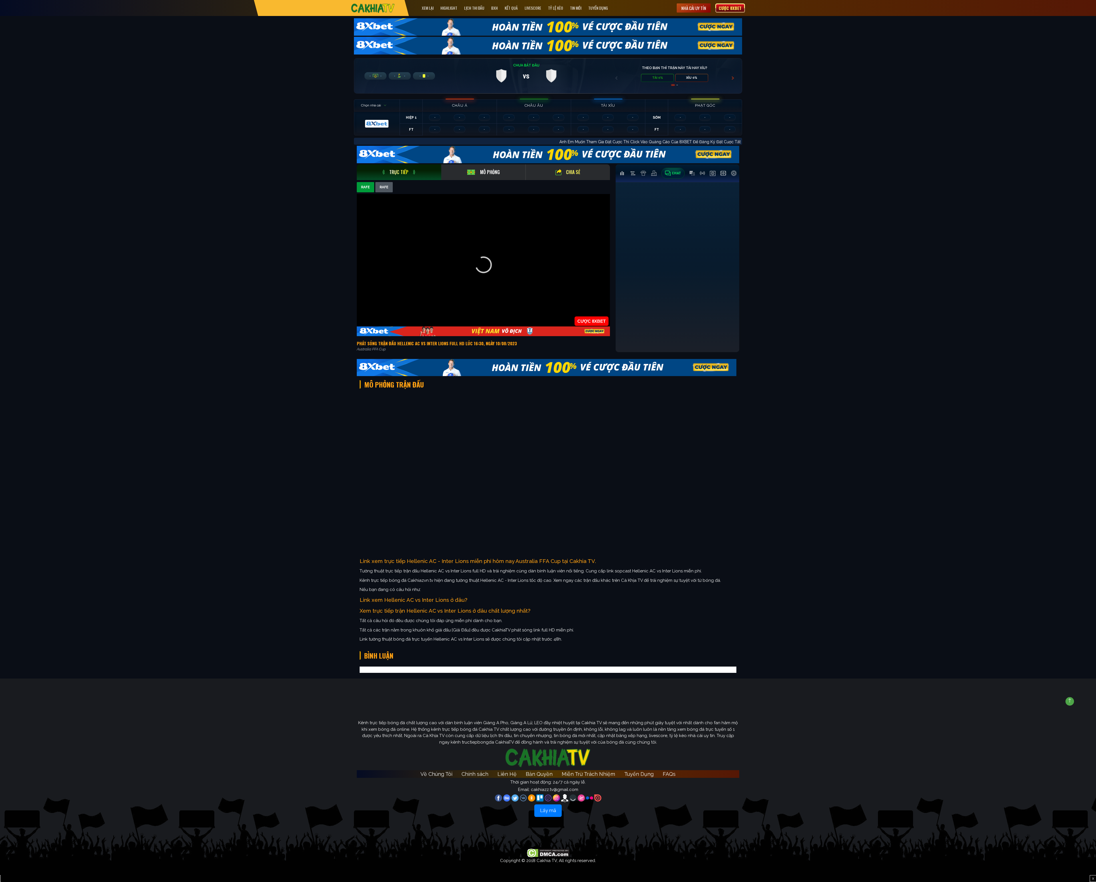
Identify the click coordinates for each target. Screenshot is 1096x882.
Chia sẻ (573, 172)
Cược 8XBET (730, 8)
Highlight (448, 8)
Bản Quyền (539, 774)
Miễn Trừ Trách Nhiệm (588, 774)
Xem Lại (428, 8)
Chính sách (475, 774)
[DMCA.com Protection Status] (548, 852)
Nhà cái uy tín (693, 8)
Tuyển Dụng (598, 8)
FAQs (669, 774)
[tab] (399, 172)
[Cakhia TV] (373, 8)
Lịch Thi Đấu (474, 8)
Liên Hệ (507, 774)
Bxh (494, 8)
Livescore (533, 8)
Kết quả (511, 8)
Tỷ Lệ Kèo (555, 8)
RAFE (365, 187)
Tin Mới (575, 8)
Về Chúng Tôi (436, 774)
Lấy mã (548, 810)
